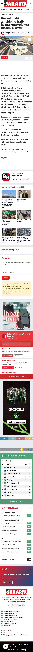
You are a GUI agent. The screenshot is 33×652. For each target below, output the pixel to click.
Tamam (23, 649)
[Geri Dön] (5, 646)
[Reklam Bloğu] (16, 316)
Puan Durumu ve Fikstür (11, 619)
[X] (13, 605)
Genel (11, 15)
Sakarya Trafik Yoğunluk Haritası (13, 617)
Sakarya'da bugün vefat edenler (12, 632)
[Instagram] (23, 179)
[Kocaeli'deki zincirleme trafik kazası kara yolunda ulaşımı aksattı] (16, 45)
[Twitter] (20, 179)
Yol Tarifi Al (19, 355)
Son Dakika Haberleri (10, 623)
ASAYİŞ (26, 10)
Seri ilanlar (24, 635)
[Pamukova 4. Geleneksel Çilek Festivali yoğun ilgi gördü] (24, 232)
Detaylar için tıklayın (16, 501)
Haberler (4, 15)
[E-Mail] (13, 179)
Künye (12, 630)
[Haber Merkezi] (6, 177)
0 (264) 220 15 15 (8, 355)
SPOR (20, 10)
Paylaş (5, 57)
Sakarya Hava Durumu (10, 613)
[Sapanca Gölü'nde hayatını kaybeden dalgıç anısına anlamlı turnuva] (9, 232)
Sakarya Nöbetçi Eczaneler (12, 611)
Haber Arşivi (7, 625)
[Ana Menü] (2, 3)
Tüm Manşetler (8, 621)
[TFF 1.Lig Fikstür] (30, 508)
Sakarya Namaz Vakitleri (11, 615)
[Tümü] (30, 569)
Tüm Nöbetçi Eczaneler (17, 376)
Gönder (5, 278)
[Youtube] (27, 179)
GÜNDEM (4, 10)
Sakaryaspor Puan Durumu (11, 635)
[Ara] (30, 4)
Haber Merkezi (17, 175)
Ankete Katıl (7, 582)
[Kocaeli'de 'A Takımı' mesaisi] (24, 214)
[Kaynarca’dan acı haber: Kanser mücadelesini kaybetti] (9, 214)
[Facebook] (16, 179)
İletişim (5, 630)
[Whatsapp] (23, 605)
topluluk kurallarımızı (18, 284)
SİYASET (13, 10)
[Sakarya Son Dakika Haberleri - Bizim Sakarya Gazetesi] (15, 3)
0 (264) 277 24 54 (8, 367)
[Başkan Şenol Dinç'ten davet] (24, 194)
